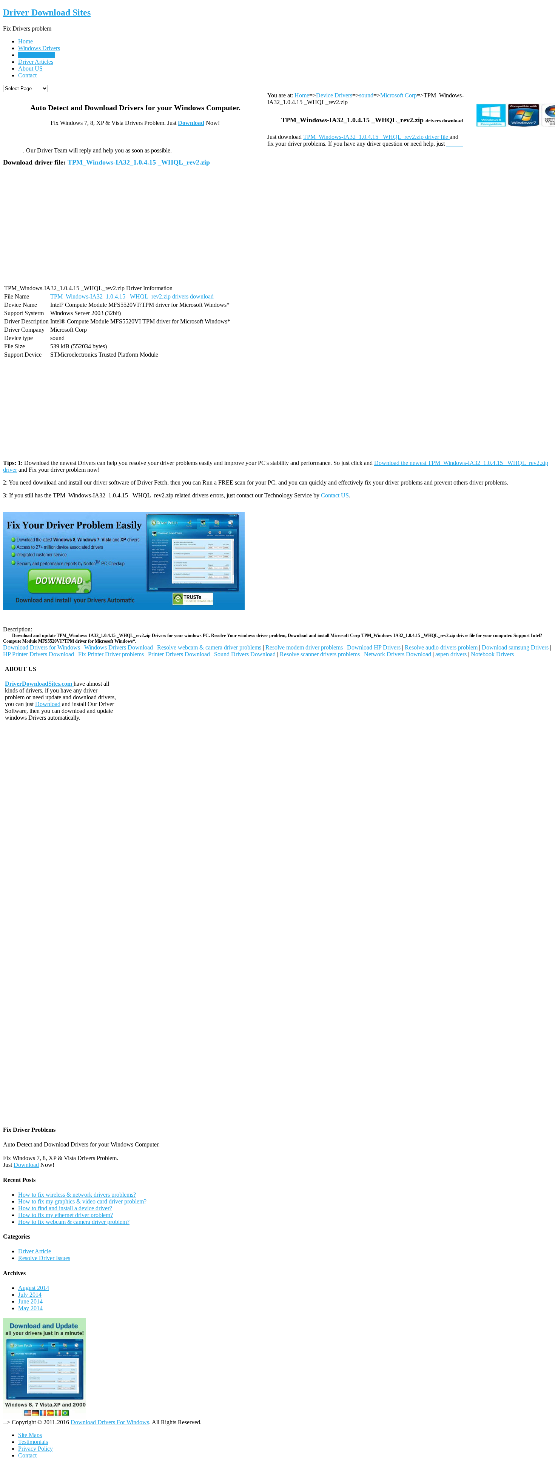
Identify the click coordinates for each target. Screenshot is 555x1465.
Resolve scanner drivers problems (320, 654)
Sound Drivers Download (245, 654)
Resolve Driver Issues (44, 1258)
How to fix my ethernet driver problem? (65, 1215)
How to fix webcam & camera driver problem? (74, 1222)
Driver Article (34, 1251)
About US (30, 68)
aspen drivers (451, 654)
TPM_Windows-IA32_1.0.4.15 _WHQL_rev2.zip (138, 162)
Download (191, 123)
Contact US (334, 495)
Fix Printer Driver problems (111, 654)
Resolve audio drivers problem (441, 647)
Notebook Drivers (492, 654)
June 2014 (30, 1301)
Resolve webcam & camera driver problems (209, 647)
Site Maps (30, 1435)
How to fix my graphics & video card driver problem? (82, 1201)
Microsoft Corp (398, 95)
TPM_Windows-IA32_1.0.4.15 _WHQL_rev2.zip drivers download (132, 296)
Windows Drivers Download (118, 647)
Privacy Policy (35, 1448)
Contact (27, 75)
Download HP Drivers (374, 647)
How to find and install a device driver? (65, 1208)
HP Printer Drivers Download (38, 654)
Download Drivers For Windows (110, 1422)
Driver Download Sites (47, 12)
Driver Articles (35, 61)
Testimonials (33, 1442)
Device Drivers (36, 55)
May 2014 (30, 1308)
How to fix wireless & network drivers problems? (77, 1194)
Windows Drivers (39, 48)
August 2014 (33, 1288)
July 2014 (30, 1294)
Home (25, 41)
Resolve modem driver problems (304, 647)
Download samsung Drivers (515, 647)
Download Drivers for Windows (41, 647)
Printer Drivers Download (179, 654)
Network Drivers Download (397, 654)
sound (366, 95)
